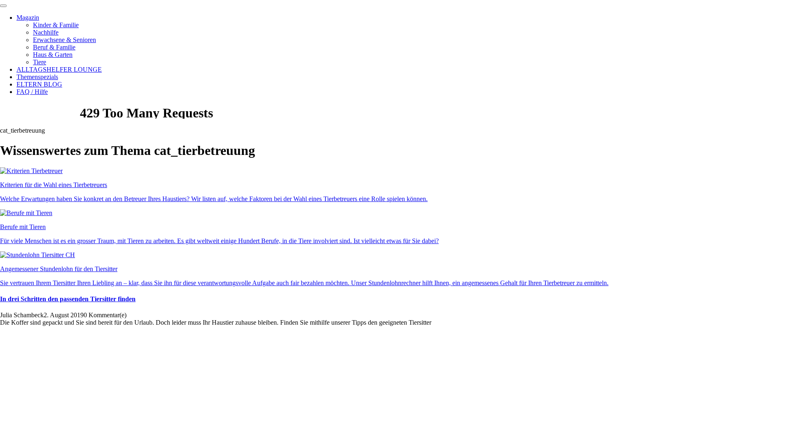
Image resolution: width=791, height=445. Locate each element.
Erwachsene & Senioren (64, 39)
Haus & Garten (53, 54)
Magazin (27, 17)
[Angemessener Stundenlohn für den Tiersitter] (37, 254)
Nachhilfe (46, 32)
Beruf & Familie (54, 47)
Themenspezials (37, 76)
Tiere (39, 62)
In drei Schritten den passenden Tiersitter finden (68, 298)
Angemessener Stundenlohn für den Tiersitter (58, 268)
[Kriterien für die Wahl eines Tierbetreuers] (31, 170)
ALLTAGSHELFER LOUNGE (59, 69)
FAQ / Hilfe (32, 91)
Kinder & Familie (56, 24)
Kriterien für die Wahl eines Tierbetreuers (53, 184)
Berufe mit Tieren (23, 226)
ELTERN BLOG (39, 84)
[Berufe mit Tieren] (26, 212)
